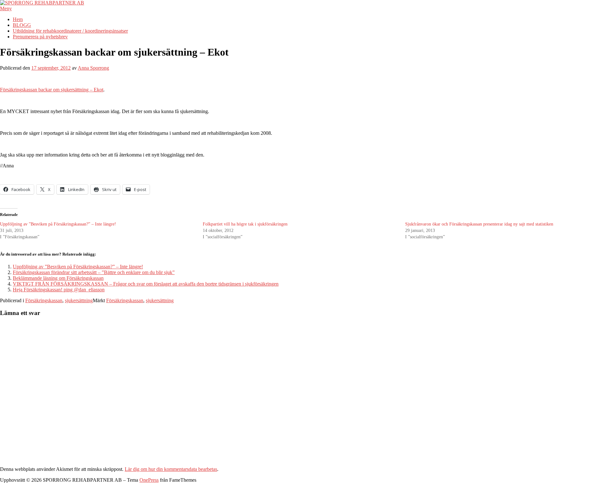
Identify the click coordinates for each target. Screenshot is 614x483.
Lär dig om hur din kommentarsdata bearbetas (171, 469)
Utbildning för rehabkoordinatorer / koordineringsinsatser (70, 31)
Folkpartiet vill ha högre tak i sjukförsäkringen (245, 224)
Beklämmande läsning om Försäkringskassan (58, 278)
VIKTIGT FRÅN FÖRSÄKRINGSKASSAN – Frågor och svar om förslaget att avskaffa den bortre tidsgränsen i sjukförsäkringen (146, 284)
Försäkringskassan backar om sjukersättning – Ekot (51, 89)
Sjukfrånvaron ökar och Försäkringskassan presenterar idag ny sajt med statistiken (479, 224)
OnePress (149, 480)
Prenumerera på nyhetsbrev (40, 36)
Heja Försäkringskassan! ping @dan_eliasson (59, 289)
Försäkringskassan (43, 300)
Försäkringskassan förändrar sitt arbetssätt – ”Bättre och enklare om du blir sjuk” (94, 272)
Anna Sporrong (93, 68)
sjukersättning (79, 300)
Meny (6, 8)
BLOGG (22, 25)
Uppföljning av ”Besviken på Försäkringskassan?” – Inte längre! (58, 224)
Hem (18, 19)
